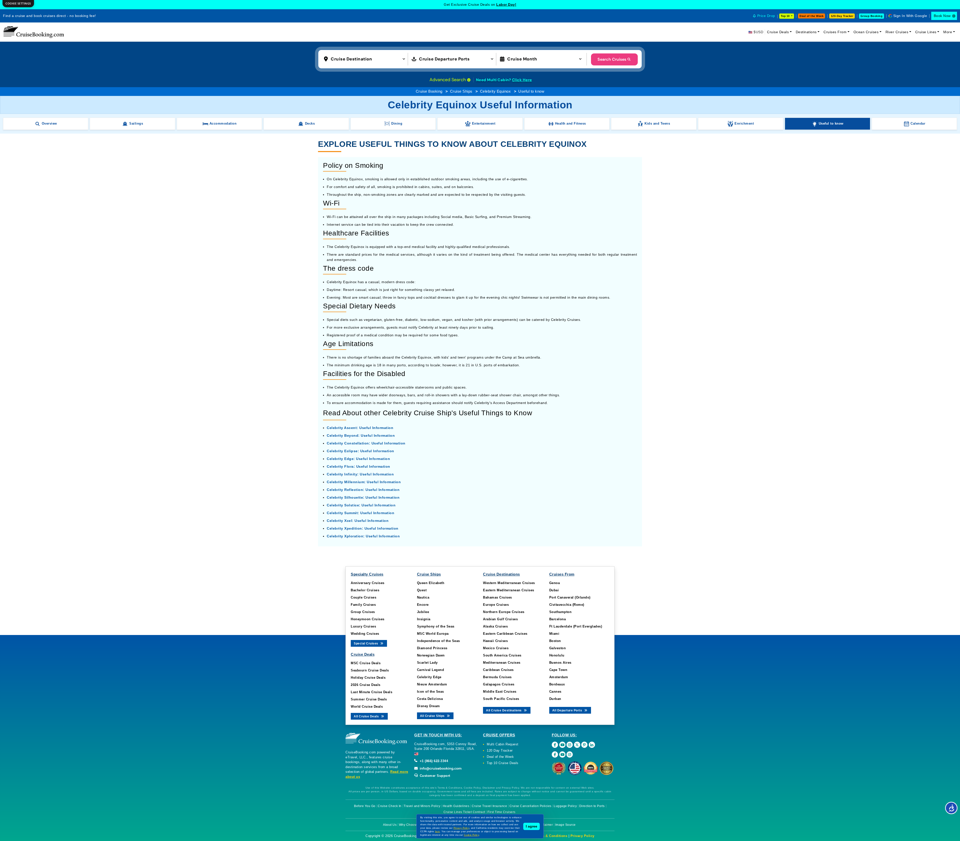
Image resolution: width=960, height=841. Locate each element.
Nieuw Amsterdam (432, 684)
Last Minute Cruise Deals (371, 692)
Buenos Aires (560, 662)
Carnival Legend (430, 670)
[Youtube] (562, 745)
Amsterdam (558, 677)
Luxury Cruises (363, 626)
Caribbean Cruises (498, 670)
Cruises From (835, 32)
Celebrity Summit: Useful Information (360, 513)
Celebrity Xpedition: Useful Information (362, 528)
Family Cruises (363, 605)
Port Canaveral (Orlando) (569, 597)
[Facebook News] (555, 754)
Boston (555, 641)
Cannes (555, 691)
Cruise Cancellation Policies (531, 806)
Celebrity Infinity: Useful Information (360, 474)
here (437, 831)
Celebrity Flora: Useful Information (358, 466)
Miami (554, 633)
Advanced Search (448, 80)
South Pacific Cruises (501, 699)
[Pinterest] (584, 745)
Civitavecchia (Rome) (566, 605)
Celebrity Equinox (495, 91)
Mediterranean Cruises (501, 662)
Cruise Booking (429, 91)
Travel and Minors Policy (422, 806)
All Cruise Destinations (504, 710)
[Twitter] (577, 745)
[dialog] (18, 3)
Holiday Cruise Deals (368, 677)
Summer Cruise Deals (369, 699)
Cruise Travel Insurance (489, 806)
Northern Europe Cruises (503, 612)
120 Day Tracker (500, 750)
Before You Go (365, 806)
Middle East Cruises (499, 691)
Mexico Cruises (495, 648)
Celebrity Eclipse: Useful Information (360, 451)
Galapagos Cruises (498, 684)
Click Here (522, 79)
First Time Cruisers (502, 812)
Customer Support (434, 776)
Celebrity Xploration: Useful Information (363, 536)
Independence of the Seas (438, 641)
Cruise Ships (461, 91)
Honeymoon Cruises (367, 619)
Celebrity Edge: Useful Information (358, 459)
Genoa (554, 583)
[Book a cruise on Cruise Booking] (33, 31)
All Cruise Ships (433, 716)
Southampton (560, 612)
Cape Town (558, 670)
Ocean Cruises (866, 32)
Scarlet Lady (427, 662)
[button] (365, 58)
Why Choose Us (411, 825)
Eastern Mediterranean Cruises (508, 590)
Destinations (806, 32)
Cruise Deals (778, 32)
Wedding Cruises (365, 633)
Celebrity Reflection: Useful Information (363, 490)
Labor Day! (506, 4)
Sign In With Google (910, 16)
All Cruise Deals (367, 716)
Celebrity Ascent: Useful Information (360, 428)
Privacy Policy (582, 836)
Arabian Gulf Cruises (500, 619)
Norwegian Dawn (431, 655)
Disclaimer (545, 825)
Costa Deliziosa (430, 699)
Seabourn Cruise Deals (370, 670)
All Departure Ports (567, 710)
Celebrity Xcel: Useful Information (357, 521)
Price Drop (766, 16)
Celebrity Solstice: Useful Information (361, 505)
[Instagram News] (569, 754)
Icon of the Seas (430, 691)
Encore (423, 605)
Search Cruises (612, 59)
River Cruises (897, 32)
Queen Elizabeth (430, 583)
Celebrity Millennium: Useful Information (364, 482)
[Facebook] (555, 745)
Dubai (554, 590)
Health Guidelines (456, 806)
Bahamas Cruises (497, 597)
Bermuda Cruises (497, 677)
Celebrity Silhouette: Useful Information (363, 497)
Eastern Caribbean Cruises (505, 633)
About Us (389, 825)
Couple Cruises (363, 597)
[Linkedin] (592, 745)
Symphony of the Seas (435, 626)
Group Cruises (363, 612)
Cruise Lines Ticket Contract (464, 812)
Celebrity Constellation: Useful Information (366, 443)
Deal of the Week (812, 15)
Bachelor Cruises (365, 590)
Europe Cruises (496, 605)
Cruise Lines (925, 32)
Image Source (565, 825)
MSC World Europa (433, 633)
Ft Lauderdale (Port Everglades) (575, 626)
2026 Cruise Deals (365, 685)
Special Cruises (366, 643)
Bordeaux (557, 684)
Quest (422, 590)
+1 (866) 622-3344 (433, 761)
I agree (531, 826)
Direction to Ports (592, 806)
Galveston (557, 648)
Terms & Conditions (550, 836)
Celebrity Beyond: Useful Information (361, 435)
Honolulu (556, 655)
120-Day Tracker (842, 15)
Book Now (942, 16)
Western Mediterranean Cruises (509, 583)
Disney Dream (428, 706)
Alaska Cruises (495, 626)
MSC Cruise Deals (365, 663)
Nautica (423, 597)
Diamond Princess (432, 648)
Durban (555, 699)
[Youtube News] (562, 754)
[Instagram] (569, 745)
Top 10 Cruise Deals (502, 763)
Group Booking (871, 15)
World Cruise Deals (367, 706)
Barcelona (557, 619)
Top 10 (785, 15)
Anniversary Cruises (367, 583)
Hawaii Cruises (495, 641)
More (947, 32)
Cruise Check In (390, 806)
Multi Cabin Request (502, 744)
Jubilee (423, 612)
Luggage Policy (565, 806)
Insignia (423, 619)
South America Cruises (502, 655)
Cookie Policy (471, 835)
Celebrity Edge (429, 677)
